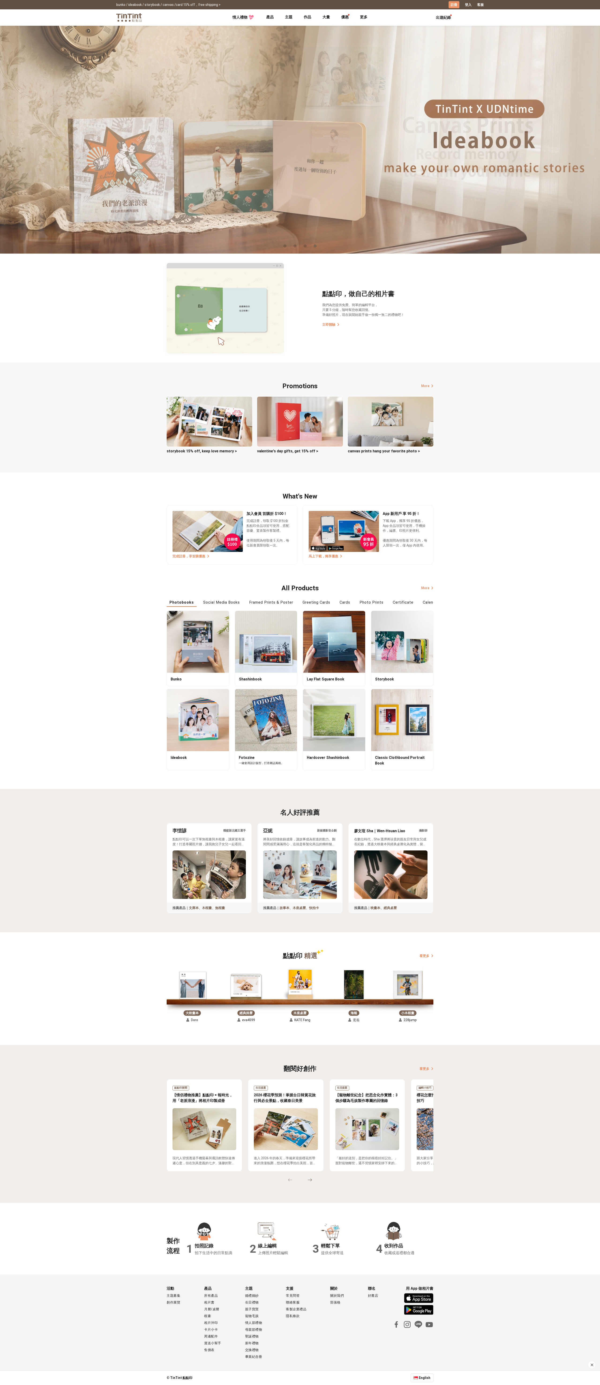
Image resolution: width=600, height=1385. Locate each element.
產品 (270, 17)
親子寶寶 (252, 1309)
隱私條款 (293, 1316)
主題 (288, 17)
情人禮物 (240, 17)
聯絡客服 (293, 1302)
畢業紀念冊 (253, 1357)
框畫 (207, 1316)
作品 (307, 17)
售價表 (209, 1350)
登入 (468, 5)
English (424, 1378)
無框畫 (220, 908)
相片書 (209, 1302)
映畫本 (375, 908)
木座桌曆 (299, 908)
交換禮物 (252, 1350)
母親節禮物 (253, 1329)
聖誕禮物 (252, 1336)
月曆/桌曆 (211, 1309)
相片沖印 (211, 1323)
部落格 (335, 1302)
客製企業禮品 (296, 1309)
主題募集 (173, 1295)
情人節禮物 (253, 1323)
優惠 (345, 17)
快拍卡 (314, 908)
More (425, 386)
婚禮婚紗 (252, 1295)
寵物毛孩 (252, 1316)
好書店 (373, 1295)
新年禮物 (252, 1343)
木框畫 (207, 908)
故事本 (284, 908)
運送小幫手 (212, 1343)
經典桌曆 (390, 908)
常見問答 (293, 1295)
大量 (326, 17)
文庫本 (194, 908)
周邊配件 (211, 1336)
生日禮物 (252, 1302)
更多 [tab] (364, 17)
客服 (480, 5)
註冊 (454, 5)
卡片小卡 (211, 1329)
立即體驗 (328, 324)
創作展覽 (173, 1302)
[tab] (270, 17)
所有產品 (211, 1295)
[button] (192, 985)
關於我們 (337, 1295)
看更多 (424, 955)
